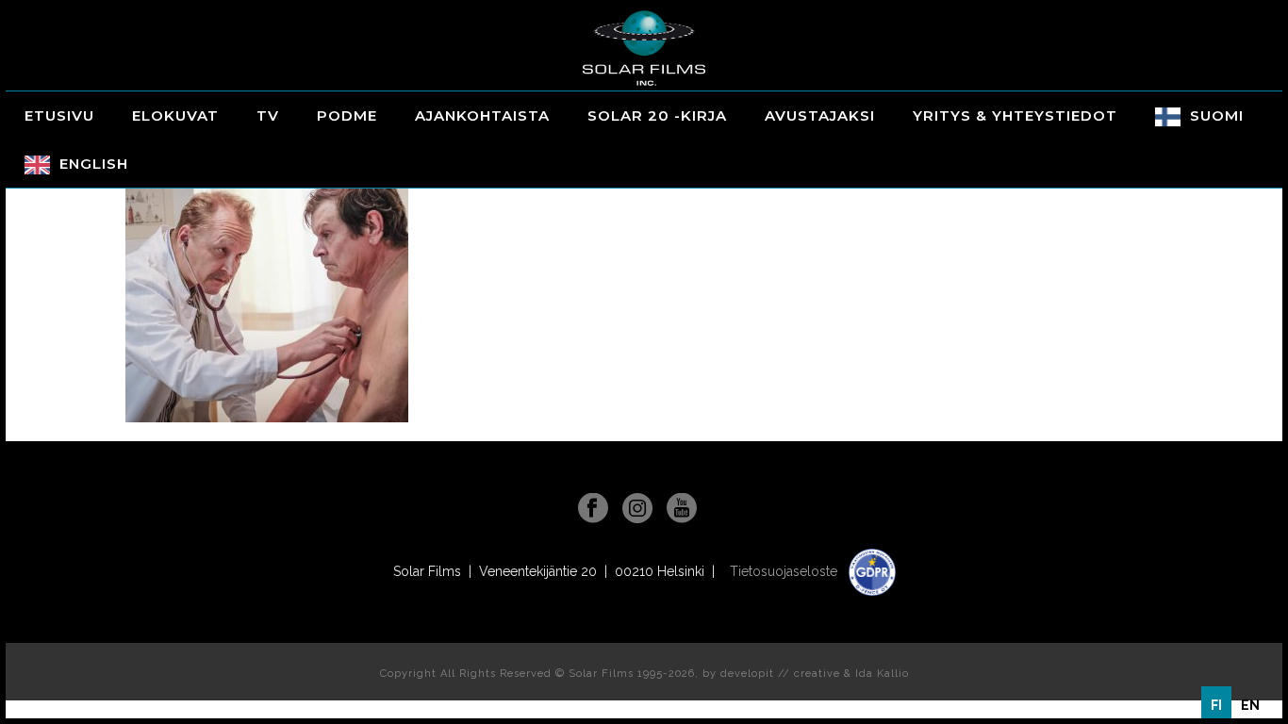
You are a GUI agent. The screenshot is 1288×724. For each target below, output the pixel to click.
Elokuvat (175, 115)
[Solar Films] (644, 48)
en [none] (1250, 705)
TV (267, 115)
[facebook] (593, 509)
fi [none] (1216, 705)
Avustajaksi (820, 115)
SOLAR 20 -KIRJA (657, 115)
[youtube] (682, 509)
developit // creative (780, 673)
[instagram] (637, 509)
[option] (1250, 705)
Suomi (1217, 115)
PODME (347, 115)
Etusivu (59, 115)
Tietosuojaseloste (785, 571)
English (93, 164)
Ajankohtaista (482, 115)
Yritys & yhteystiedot (1015, 115)
